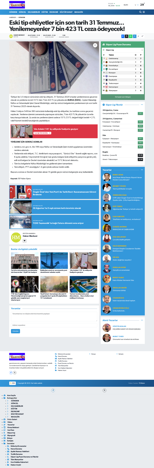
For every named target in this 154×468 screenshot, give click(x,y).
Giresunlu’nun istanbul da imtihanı (126, 339)
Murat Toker (118, 336)
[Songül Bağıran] (107, 228)
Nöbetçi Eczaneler (64, 354)
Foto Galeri (12, 419)
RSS (13, 383)
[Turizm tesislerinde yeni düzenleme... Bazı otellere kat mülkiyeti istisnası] (83, 284)
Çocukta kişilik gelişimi (121, 240)
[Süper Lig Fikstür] (142, 105)
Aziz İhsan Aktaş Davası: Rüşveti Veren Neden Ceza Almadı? (127, 179)
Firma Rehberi (13, 427)
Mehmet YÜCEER (119, 186)
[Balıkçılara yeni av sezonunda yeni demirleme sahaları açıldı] (54, 260)
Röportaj (11, 433)
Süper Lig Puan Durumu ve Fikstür (24, 457)
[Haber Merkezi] (16, 237)
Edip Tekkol (118, 206)
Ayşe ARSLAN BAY (119, 237)
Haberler (12, 17)
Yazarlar (11, 425)
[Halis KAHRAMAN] (107, 248)
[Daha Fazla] (134, 36)
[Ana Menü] (143, 12)
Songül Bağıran (120, 227)
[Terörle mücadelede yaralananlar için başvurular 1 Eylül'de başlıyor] (25, 260)
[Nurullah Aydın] (107, 269)
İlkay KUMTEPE (118, 216)
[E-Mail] (24, 241)
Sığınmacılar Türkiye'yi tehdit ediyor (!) (128, 209)
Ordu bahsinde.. (119, 311)
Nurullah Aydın (119, 267)
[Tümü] (142, 170)
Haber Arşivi (62, 370)
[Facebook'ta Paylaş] (122, 36)
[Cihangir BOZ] (107, 299)
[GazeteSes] (17, 4)
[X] (14, 372)
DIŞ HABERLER (34, 12)
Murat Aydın (118, 175)
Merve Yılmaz (118, 277)
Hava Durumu (62, 356)
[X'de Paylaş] (126, 36)
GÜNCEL (22, 12)
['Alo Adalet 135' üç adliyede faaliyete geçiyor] (83, 260)
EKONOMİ (54, 12)
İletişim (121, 354)
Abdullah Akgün (120, 288)
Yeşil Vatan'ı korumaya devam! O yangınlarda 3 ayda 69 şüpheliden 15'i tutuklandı (53, 296)
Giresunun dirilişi (119, 290)
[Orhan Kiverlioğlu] (107, 309)
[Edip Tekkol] (107, 208)
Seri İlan (10, 430)
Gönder (15, 331)
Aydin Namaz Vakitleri (65, 358)
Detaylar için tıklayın (123, 97)
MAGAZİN (78, 12)
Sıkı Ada (116, 257)
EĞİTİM (45, 12)
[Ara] (140, 12)
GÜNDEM (13, 12)
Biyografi (11, 435)
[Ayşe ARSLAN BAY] (107, 238)
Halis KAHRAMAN (119, 246)
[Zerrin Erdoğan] (107, 197)
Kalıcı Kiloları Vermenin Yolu (123, 280)
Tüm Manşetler (63, 365)
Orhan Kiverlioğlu (121, 308)
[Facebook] (11, 372)
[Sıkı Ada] (107, 258)
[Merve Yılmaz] (107, 279)
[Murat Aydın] (107, 177)
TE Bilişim (142, 383)
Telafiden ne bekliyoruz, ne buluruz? (127, 219)
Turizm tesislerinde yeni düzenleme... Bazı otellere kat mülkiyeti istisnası (82, 296)
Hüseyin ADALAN (119, 326)
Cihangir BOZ (118, 298)
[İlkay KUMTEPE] (107, 218)
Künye (93, 354)
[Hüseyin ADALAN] (107, 328)
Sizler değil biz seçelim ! (122, 260)
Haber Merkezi (30, 236)
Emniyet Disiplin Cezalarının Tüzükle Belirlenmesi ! (126, 250)
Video (9, 422)
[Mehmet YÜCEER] (107, 187)
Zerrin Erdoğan (119, 195)
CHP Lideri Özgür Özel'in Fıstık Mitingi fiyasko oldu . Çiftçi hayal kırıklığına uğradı (128, 199)
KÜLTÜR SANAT (66, 12)
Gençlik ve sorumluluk (121, 270)
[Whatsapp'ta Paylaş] (130, 36)
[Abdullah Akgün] (107, 289)
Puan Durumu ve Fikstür (66, 363)
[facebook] (53, 390)
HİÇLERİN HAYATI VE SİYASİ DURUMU (126, 329)
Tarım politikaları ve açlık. (122, 189)
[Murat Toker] (107, 338)
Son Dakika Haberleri (65, 368)
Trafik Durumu (62, 361)
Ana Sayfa (11, 395)
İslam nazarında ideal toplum (124, 301)
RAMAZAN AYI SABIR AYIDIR (123, 229)
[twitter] (104, 390)
